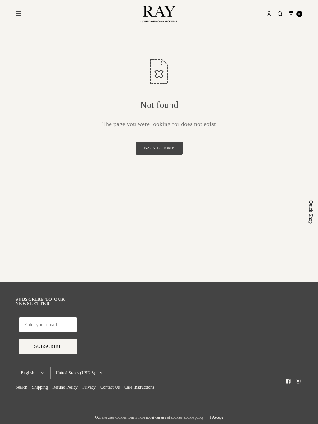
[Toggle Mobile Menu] (22, 14)
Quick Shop (310, 212)
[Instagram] (298, 381)
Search (21, 387)
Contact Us (110, 387)
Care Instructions (139, 387)
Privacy (89, 387)
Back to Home (159, 148)
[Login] (269, 14)
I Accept (216, 417)
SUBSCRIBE (48, 346)
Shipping (40, 387)
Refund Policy (65, 387)
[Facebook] (288, 381)
